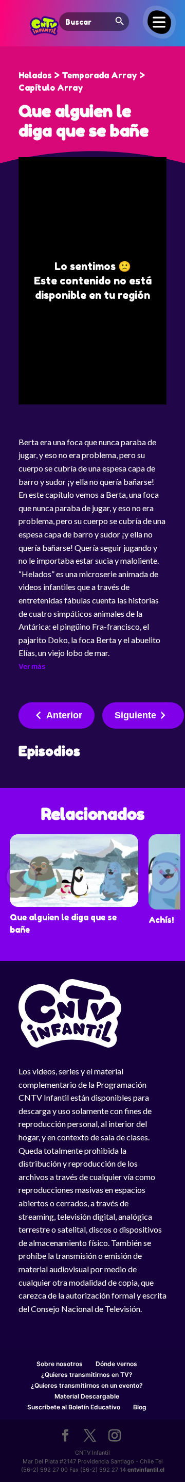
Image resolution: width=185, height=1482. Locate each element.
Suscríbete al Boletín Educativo (73, 1407)
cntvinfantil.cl (145, 1469)
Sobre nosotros (59, 1364)
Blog (139, 1407)
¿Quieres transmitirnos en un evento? (87, 1385)
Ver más (31, 666)
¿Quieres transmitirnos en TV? (87, 1374)
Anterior (64, 715)
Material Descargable (86, 1396)
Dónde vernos (116, 1364)
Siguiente (135, 715)
